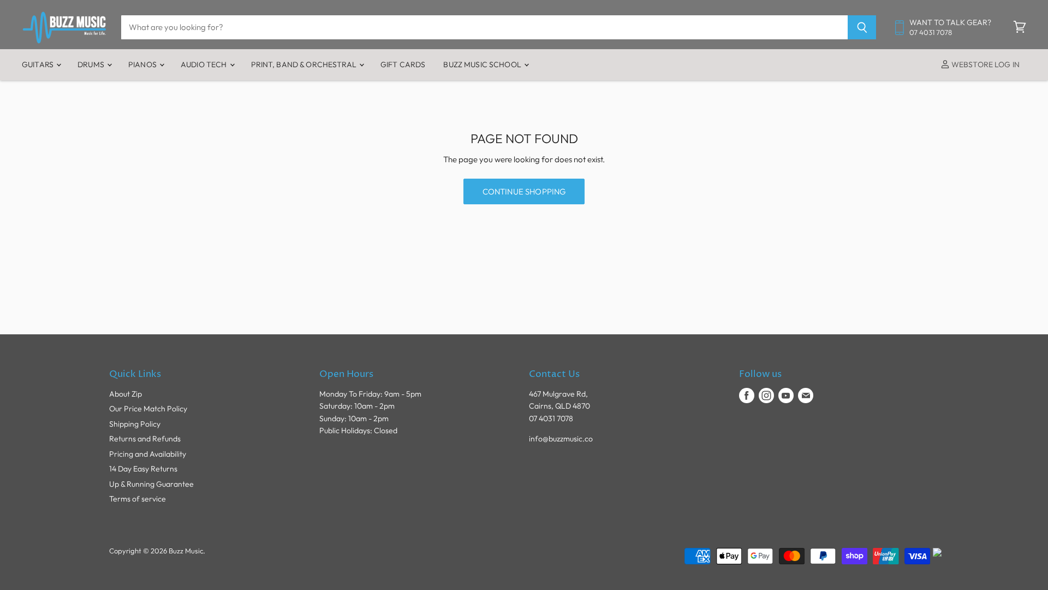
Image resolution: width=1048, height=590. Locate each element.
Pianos (143, 64)
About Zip (125, 394)
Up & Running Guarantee (151, 484)
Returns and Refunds (145, 439)
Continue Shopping (524, 191)
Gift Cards (402, 64)
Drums (92, 64)
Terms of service (137, 499)
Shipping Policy (134, 424)
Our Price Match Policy (148, 409)
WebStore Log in (985, 64)
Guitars (38, 64)
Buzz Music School (483, 64)
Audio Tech (205, 64)
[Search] (862, 27)
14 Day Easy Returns (143, 469)
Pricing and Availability (147, 454)
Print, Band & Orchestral (305, 64)
